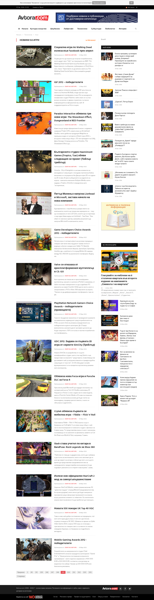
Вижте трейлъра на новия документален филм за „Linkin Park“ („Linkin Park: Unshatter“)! (125, 128)
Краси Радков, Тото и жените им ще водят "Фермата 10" (128, 398)
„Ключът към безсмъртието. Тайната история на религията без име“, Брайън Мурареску (126, 190)
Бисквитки (126, 597)
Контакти (135, 597)
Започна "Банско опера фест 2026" (126, 91)
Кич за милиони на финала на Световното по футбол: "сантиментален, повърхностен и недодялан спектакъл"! (127, 360)
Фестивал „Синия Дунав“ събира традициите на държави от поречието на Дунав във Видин (124, 78)
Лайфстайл (69, 29)
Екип (94, 597)
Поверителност (115, 597)
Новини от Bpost (38, 7)
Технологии (82, 29)
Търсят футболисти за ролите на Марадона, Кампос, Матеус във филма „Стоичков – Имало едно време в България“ (129, 337)
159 (84, 572)
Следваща (21, 576)
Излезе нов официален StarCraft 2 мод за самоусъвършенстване (74, 477)
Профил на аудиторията (82, 597)
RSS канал (130, 7)
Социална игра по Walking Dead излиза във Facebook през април (73, 49)
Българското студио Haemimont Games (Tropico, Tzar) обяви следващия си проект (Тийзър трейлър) (73, 157)
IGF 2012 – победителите (68, 82)
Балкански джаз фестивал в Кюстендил (126, 318)
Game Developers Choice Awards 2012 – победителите (72, 231)
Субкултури (96, 29)
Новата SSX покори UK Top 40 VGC (74, 508)
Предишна (20, 572)
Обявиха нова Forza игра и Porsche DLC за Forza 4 (74, 378)
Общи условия (103, 597)
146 (47, 572)
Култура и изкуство (38, 29)
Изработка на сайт (22, 597)
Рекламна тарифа (66, 597)
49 (32, 572)
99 (36, 572)
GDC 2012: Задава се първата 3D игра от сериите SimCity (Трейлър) (74, 343)
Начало (25, 29)
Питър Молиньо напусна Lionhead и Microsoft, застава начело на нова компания (74, 197)
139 (41, 572)
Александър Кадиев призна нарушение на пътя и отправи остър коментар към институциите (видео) (128, 382)
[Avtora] (33, 17)
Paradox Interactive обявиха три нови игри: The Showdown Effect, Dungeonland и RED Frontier (73, 117)
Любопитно (110, 29)
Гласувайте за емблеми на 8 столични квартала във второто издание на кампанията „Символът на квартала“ (119, 280)
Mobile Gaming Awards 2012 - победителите (70, 541)
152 (79, 572)
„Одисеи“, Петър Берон (124, 102)
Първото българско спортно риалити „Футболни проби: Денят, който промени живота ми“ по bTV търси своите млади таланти (126, 159)
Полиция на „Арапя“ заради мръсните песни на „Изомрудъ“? (125, 143)
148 (57, 572)
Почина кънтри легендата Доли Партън (125, 114)
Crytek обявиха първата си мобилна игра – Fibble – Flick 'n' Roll (74, 413)
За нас (55, 597)
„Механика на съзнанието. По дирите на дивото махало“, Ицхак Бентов (126, 175)
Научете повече (99, 3)
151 (74, 572)
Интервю (123, 29)
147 (52, 572)
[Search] (136, 29)
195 (90, 572)
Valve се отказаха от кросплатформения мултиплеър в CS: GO (74, 268)
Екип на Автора (71, 55)
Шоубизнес (55, 29)
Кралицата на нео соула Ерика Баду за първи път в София (128, 303)
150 (68, 572)
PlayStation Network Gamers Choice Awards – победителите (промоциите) (73, 307)
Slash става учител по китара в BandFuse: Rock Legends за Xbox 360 (74, 445)
